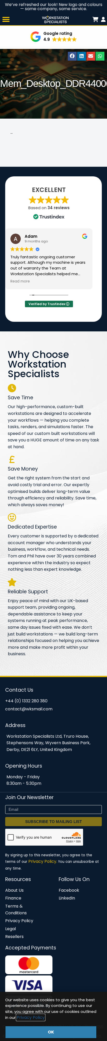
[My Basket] (103, 19)
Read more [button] (20, 281)
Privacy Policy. (42, 861)
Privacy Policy (31, 1017)
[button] (6, 19)
